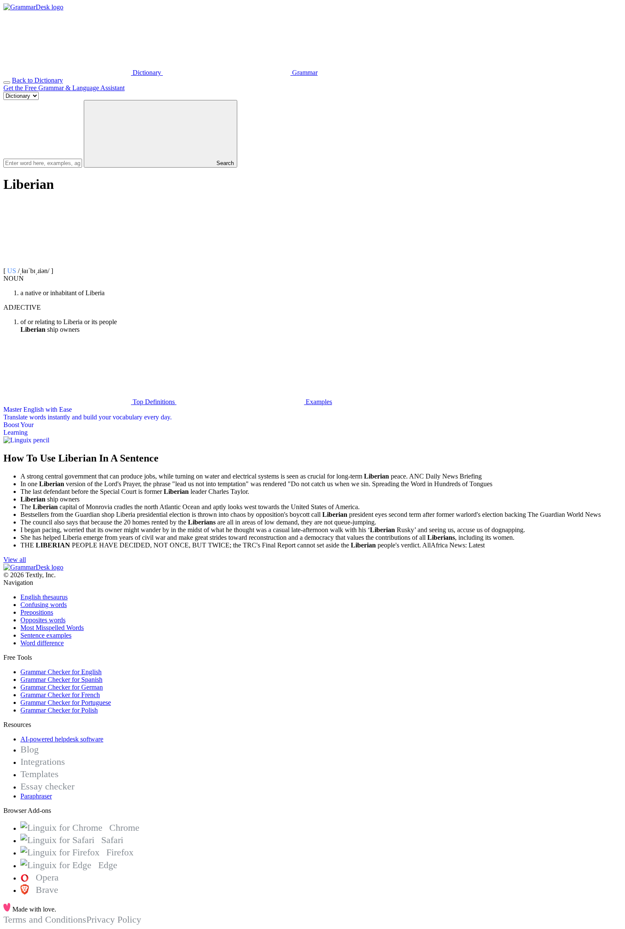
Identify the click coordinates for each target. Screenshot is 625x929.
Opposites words (42, 620)
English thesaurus (44, 597)
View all (14, 559)
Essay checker (47, 786)
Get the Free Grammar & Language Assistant (64, 87)
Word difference (42, 643)
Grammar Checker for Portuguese (65, 702)
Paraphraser (36, 796)
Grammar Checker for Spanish (61, 679)
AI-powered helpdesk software (61, 739)
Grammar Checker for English (61, 671)
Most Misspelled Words (52, 627)
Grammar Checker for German (61, 687)
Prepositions (36, 612)
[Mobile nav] (6, 82)
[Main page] (33, 7)
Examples (318, 401)
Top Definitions (153, 401)
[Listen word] (67, 263)
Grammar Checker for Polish (59, 710)
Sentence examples (45, 635)
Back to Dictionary (37, 80)
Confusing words (43, 604)
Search (224, 163)
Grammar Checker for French (60, 694)
